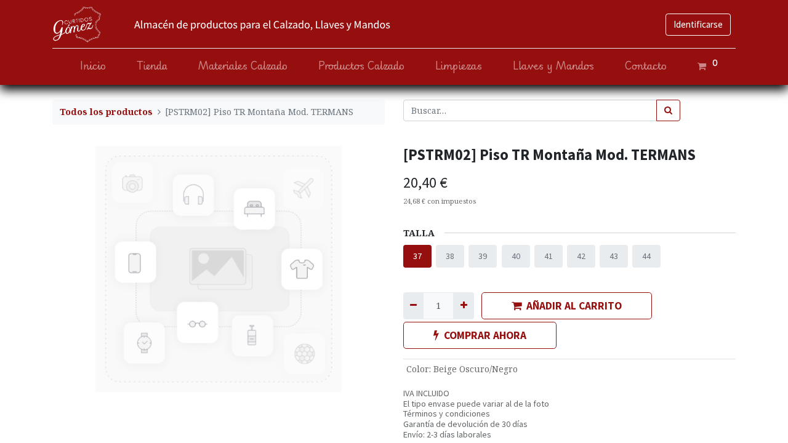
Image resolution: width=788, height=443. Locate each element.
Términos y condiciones (446, 413)
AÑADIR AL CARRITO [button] (574, 306)
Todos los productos (106, 112)
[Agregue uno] (463, 305)
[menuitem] (93, 66)
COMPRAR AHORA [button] (485, 335)
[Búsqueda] (668, 110)
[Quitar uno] (413, 305)
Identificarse (698, 24)
